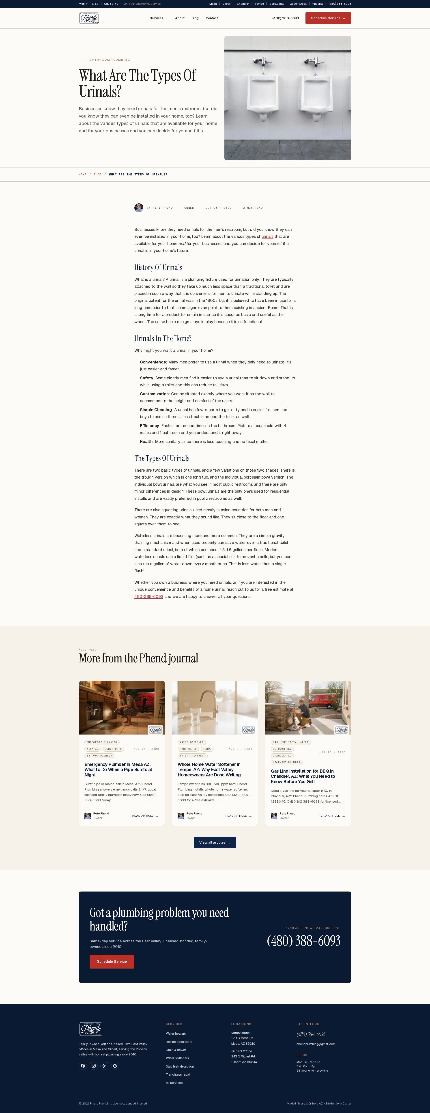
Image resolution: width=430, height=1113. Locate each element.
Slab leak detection (180, 1066)
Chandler (243, 4)
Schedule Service (328, 18)
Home (83, 174)
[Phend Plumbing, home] (89, 18)
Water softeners (177, 1058)
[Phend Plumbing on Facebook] (83, 1066)
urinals (267, 236)
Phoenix (317, 4)
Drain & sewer (176, 1050)
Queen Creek (298, 4)
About (180, 18)
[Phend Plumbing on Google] (115, 1066)
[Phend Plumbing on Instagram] (94, 1066)
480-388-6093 (148, 596)
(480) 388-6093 (340, 4)
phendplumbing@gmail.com (316, 1044)
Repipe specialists (179, 1042)
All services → (176, 1083)
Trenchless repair (178, 1074)
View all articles (215, 842)
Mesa (213, 4)
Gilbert (226, 4)
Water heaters (176, 1033)
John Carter (343, 1103)
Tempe (259, 4)
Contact (212, 18)
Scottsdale (276, 4)
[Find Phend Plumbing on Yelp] (104, 1066)
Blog (195, 18)
